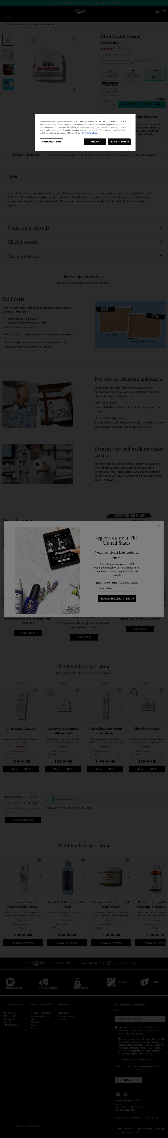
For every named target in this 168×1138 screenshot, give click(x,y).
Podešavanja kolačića (51, 142)
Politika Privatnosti (90, 133)
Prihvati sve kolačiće (119, 142)
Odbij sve (95, 142)
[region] (85, 132)
